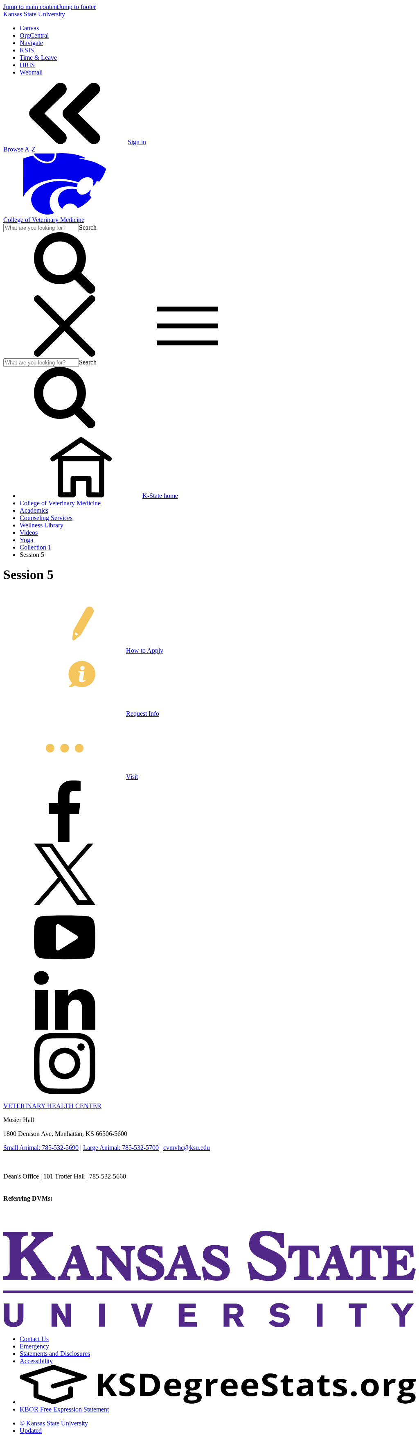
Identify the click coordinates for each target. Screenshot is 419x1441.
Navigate (31, 42)
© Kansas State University (54, 1423)
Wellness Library (41, 525)
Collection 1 (35, 547)
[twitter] (64, 902)
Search (88, 227)
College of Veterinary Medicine (43, 219)
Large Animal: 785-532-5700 (121, 1147)
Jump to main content (31, 6)
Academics (34, 510)
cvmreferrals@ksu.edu (83, 1198)
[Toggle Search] (64, 291)
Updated (31, 1430)
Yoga (26, 539)
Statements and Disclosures (55, 1353)
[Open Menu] (126, 354)
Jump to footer (77, 6)
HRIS (27, 64)
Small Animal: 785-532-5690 (41, 1147)
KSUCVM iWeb (25, 1213)
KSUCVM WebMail (30, 1220)
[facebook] (64, 839)
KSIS (27, 50)
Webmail (31, 72)
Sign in (137, 141)
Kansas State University (34, 14)
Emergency (34, 1346)
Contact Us (34, 1338)
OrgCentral (34, 35)
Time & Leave (38, 57)
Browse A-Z (19, 149)
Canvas (29, 28)
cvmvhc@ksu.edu (186, 1147)
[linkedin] (64, 1028)
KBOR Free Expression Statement (64, 1409)
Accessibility (36, 1360)
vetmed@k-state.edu (29, 1183)
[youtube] (64, 965)
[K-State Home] (64, 212)
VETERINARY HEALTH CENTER (52, 1105)
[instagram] (64, 1091)
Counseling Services (46, 517)
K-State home (160, 495)
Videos (29, 532)
